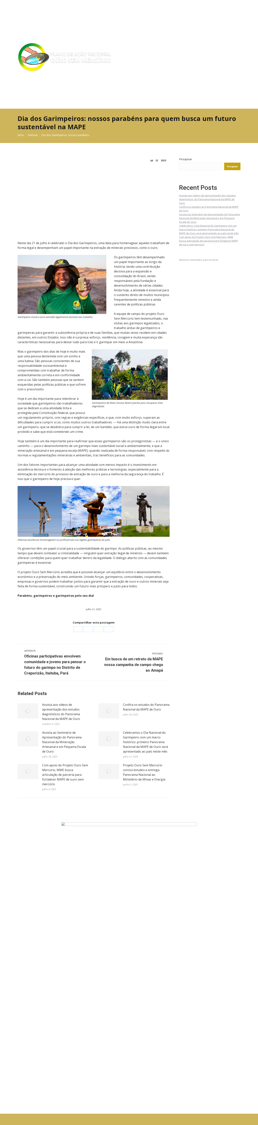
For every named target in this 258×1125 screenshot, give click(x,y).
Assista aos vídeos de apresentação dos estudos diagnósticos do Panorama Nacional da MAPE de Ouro (61, 712)
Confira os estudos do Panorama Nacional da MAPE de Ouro (146, 707)
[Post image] (28, 710)
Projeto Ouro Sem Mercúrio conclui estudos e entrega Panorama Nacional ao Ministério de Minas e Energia (144, 772)
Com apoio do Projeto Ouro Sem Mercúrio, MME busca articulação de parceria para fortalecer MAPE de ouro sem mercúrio (65, 774)
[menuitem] (129, 12)
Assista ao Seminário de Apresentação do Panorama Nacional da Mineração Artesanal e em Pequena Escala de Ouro (64, 742)
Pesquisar (185, 159)
